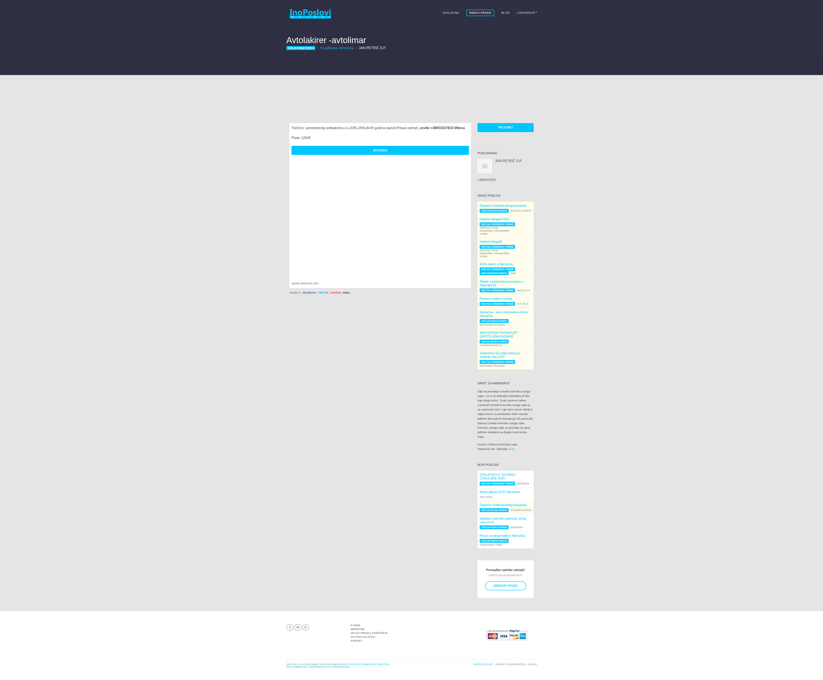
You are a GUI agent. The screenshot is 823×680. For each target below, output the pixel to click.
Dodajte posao (506, 585)
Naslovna (451, 12)
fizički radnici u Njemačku (496, 264)
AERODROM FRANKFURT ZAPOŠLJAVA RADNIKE (499, 334)
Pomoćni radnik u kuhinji (496, 298)
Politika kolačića (363, 637)
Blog (506, 12)
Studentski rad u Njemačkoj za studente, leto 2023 (500, 355)
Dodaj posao (480, 12)
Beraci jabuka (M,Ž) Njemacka (500, 492)
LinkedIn (335, 292)
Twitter (323, 292)
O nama (355, 625)
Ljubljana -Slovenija (338, 48)
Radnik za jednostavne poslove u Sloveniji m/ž (501, 283)
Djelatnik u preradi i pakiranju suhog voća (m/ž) (503, 520)
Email (346, 292)
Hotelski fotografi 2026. (495, 219)
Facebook (309, 292)
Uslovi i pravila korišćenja (369, 633)
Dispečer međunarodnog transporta (503, 205)
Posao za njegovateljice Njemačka (502, 535)
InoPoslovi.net (483, 664)
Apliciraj (505, 127)
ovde (511, 449)
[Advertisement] (411, 91)
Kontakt (356, 640)
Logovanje (526, 12)
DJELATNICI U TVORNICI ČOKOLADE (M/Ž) (498, 476)
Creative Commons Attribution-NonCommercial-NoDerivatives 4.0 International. (338, 665)
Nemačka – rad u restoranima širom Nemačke (504, 314)
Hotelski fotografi (491, 241)
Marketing (358, 629)
